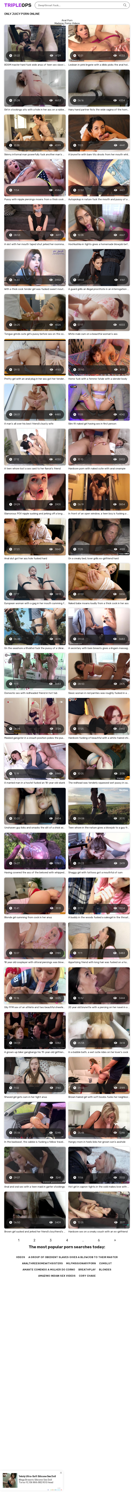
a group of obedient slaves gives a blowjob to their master (73, 1257)
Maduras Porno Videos (67, 23)
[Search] (125, 5)
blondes (105, 1269)
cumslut (105, 1263)
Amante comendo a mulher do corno (49, 1269)
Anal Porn (67, 20)
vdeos (20, 1257)
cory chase (87, 1275)
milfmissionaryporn (81, 1263)
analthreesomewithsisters (42, 1263)
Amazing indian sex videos (57, 1275)
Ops (17, 5)
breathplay (87, 1269)
